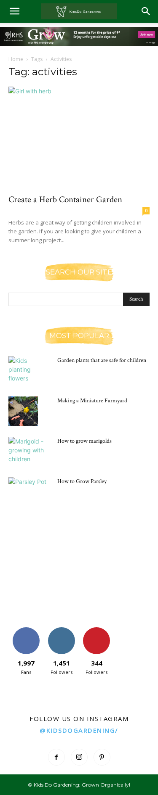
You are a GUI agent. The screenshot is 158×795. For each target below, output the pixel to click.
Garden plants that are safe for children (101, 360)
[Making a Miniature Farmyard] (23, 411)
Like (26, 630)
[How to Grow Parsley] (29, 492)
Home (15, 59)
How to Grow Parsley (82, 481)
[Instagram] (79, 757)
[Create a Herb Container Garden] (79, 138)
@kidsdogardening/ (79, 730)
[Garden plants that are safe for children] (29, 371)
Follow (61, 630)
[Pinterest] (102, 757)
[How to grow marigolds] (29, 451)
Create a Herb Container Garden (65, 199)
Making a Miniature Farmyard (92, 400)
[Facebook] (56, 757)
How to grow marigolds (84, 441)
